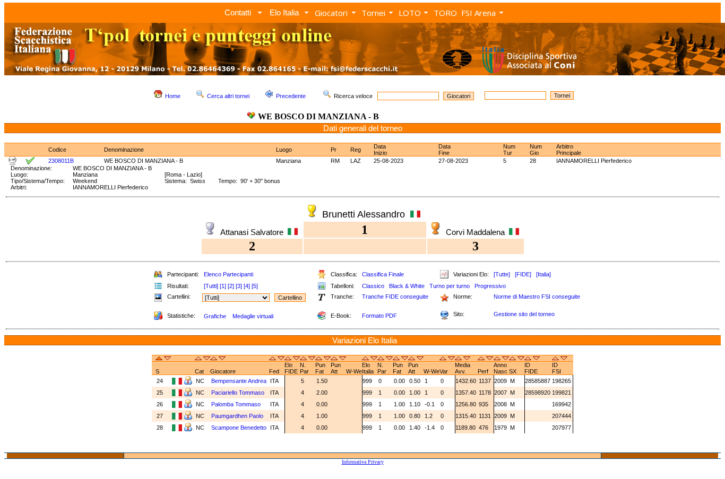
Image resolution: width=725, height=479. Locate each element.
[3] (239, 286)
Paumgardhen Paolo (237, 416)
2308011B (61, 161)
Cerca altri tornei (228, 96)
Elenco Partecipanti (228, 274)
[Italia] (543, 274)
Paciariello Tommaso (237, 392)
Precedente (291, 96)
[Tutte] (502, 274)
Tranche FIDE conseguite (395, 296)
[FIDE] (523, 274)
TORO (445, 12)
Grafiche (215, 316)
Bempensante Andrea (238, 381)
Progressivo (490, 286)
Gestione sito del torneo (524, 314)
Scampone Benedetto (238, 427)
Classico (373, 286)
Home (172, 96)
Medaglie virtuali (252, 316)
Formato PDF (379, 315)
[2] (231, 286)
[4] (247, 286)
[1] (223, 286)
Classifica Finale (383, 274)
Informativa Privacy (363, 462)
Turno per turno (449, 286)
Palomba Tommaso (236, 404)
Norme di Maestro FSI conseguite (537, 296)
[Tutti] (211, 286)
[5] (255, 286)
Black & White (407, 286)
